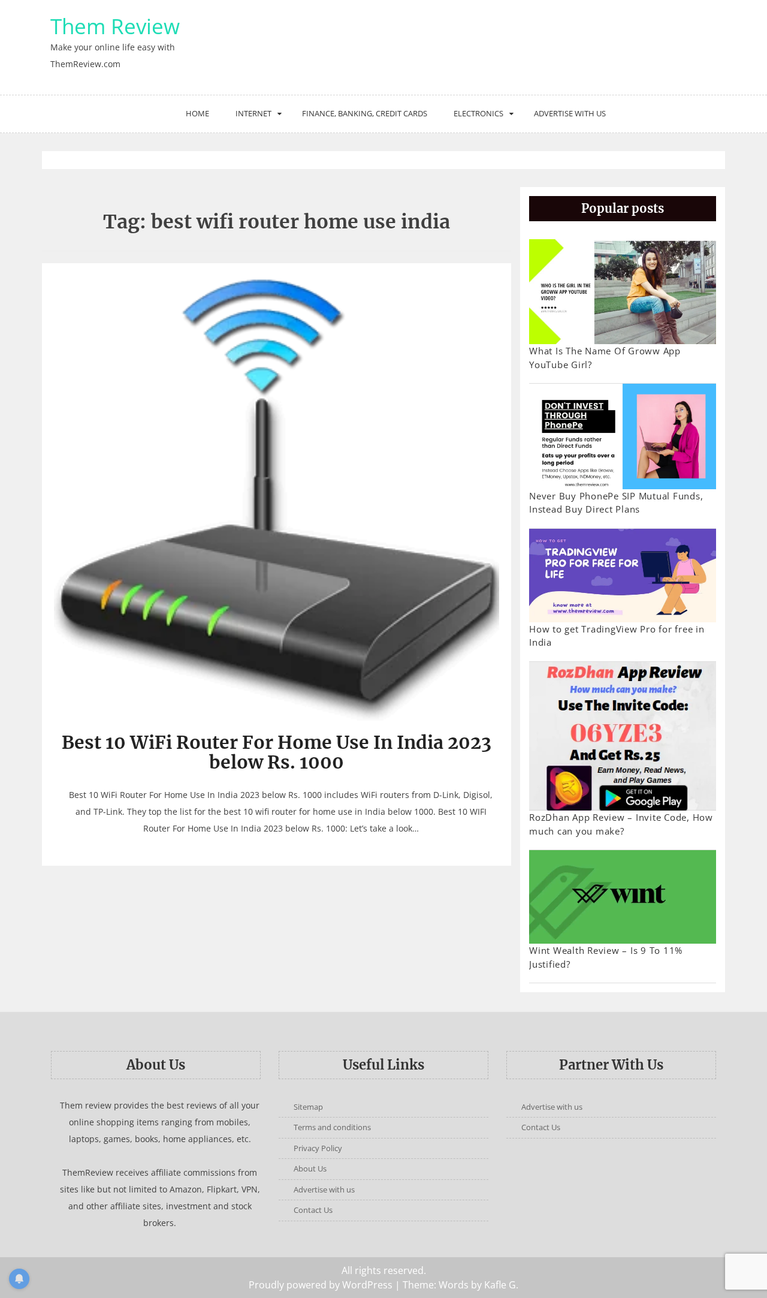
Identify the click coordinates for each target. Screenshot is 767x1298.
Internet (253, 113)
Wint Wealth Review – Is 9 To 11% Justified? (606, 957)
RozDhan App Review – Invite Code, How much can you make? (621, 824)
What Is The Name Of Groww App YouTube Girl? (605, 358)
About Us (310, 1168)
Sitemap (308, 1106)
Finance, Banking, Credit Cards (364, 113)
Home (197, 113)
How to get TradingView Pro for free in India (617, 636)
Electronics (478, 113)
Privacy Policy (318, 1148)
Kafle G (500, 1284)
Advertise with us (570, 113)
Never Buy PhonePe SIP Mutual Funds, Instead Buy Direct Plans (616, 503)
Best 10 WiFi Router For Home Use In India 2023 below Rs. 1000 (276, 752)
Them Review (115, 26)
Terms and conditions (332, 1127)
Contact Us (313, 1209)
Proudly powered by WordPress (320, 1284)
